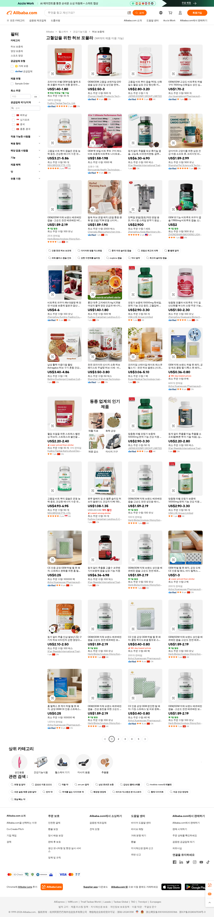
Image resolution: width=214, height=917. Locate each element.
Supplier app (90, 887)
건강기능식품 (80, 31)
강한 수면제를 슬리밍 (90, 258)
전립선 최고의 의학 (149, 250)
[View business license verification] (137, 912)
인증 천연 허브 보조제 (61, 250)
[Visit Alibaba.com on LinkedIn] (181, 862)
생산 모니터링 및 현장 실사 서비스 (64, 850)
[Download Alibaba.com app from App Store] (171, 887)
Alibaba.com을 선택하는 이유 (22, 822)
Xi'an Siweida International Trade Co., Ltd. (145, 165)
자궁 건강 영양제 (180, 792)
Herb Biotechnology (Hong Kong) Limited (64, 238)
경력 (9, 841)
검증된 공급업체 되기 (184, 841)
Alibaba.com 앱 (119, 887)
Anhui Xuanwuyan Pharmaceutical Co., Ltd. (185, 386)
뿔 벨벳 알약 (173, 250)
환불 (133, 841)
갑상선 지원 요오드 (43, 784)
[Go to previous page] (105, 739)
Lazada (107, 901)
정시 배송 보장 (55, 835)
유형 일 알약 (19, 784)
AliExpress (59, 901)
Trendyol (142, 901)
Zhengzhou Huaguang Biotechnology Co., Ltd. (185, 317)
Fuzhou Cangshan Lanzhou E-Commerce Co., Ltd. (105, 317)
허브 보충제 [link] (98, 31)
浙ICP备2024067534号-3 (192, 912)
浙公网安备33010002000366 (161, 912)
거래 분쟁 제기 (138, 835)
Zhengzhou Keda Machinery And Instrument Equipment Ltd (145, 231)
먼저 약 (49, 792)
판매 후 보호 (54, 841)
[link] (209, 885)
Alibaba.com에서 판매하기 (186, 822)
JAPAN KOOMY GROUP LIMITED (145, 96)
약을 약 (65, 784)
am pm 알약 (83, 784)
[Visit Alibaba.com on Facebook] (175, 862)
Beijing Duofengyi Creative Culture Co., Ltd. (64, 379)
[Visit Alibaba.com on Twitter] (188, 862)
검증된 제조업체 (98, 822)
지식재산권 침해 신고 (142, 848)
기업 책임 (12, 835)
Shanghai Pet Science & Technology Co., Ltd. (185, 165)
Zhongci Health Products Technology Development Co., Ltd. (105, 96)
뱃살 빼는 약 (19, 799)
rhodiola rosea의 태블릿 (161, 784)
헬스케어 (63, 31)
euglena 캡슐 (116, 258)
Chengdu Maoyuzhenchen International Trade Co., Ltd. (105, 231)
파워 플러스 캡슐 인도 (61, 258)
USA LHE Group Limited (140, 317)
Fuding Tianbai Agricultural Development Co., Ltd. (64, 451)
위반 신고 (136, 854)
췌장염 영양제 (99, 792)
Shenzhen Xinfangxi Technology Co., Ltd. (105, 379)
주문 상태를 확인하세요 (185, 835)
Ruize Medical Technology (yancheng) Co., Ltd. (145, 379)
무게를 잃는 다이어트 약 (73, 792)
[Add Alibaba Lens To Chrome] (52, 887)
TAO (133, 901)
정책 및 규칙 (54, 857)
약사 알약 (135, 258)
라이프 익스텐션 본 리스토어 (128, 792)
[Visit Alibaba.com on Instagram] (195, 862)
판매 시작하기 (180, 829)
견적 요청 (94, 829)
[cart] (171, 13)
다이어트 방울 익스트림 (91, 250)
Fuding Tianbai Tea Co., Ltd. (61, 103)
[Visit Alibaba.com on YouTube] (201, 862)
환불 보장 (53, 829)
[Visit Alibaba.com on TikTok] (208, 862)
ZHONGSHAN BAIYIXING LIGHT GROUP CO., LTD (185, 234)
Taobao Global (121, 901)
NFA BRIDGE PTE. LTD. (59, 165)
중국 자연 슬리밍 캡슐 (121, 250)
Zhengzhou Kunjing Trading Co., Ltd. (64, 317)
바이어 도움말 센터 (141, 822)
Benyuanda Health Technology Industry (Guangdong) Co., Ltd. (105, 169)
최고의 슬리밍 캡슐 (158, 258)
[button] (129, 13)
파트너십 (177, 848)
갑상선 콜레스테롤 (131, 784)
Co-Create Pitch (15, 829)
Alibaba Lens (25, 887)
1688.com (73, 901)
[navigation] (25, 385)
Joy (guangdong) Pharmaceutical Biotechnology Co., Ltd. (185, 96)
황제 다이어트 (157, 792)
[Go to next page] (145, 739)
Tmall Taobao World (91, 901)
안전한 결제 (54, 822)
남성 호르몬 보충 (106, 784)
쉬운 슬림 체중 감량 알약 (25, 792)
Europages (155, 901)
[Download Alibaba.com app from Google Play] (196, 887)
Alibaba (50, 31)
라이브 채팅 (137, 829)
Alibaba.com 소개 (16, 815)
